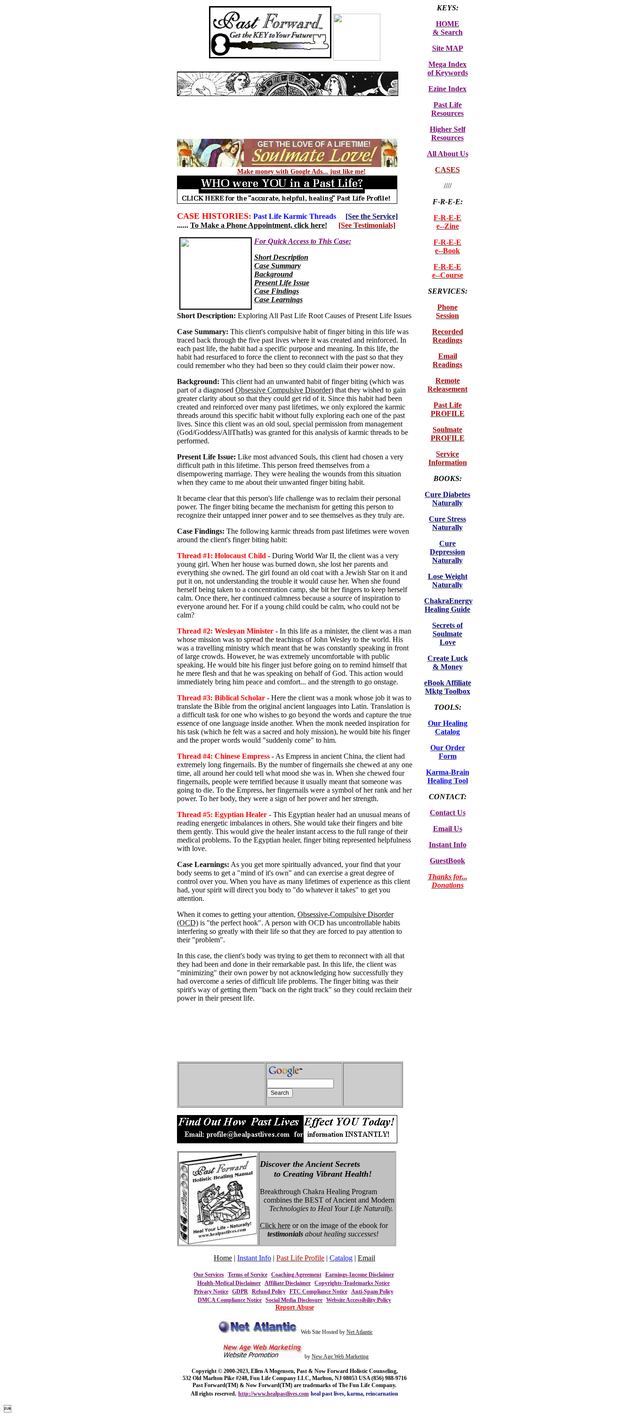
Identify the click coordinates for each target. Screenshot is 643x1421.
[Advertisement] (287, 99)
